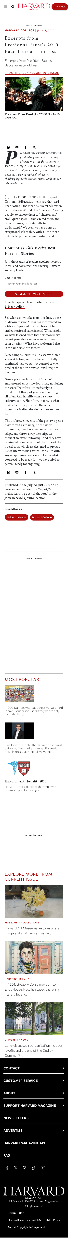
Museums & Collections (22, 922)
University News (16, 517)
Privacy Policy (16, 1212)
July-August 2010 (35, 72)
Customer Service (20, 1081)
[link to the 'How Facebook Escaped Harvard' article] (34, 695)
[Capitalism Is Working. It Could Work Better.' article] (34, 732)
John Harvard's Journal (20, 498)
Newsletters (15, 1118)
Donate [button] (59, 7)
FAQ (6, 1155)
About (9, 1093)
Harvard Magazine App (24, 1143)
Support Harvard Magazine (29, 1105)
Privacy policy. (15, 306)
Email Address (13, 277)
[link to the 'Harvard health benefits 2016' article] (34, 769)
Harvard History (17, 978)
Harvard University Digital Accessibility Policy (34, 1219)
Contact (11, 1068)
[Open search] (12, 7)
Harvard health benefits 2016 (25, 781)
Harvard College (20, 30)
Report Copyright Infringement (26, 1227)
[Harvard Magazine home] (34, 6)
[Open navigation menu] (5, 7)
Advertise (13, 1130)
